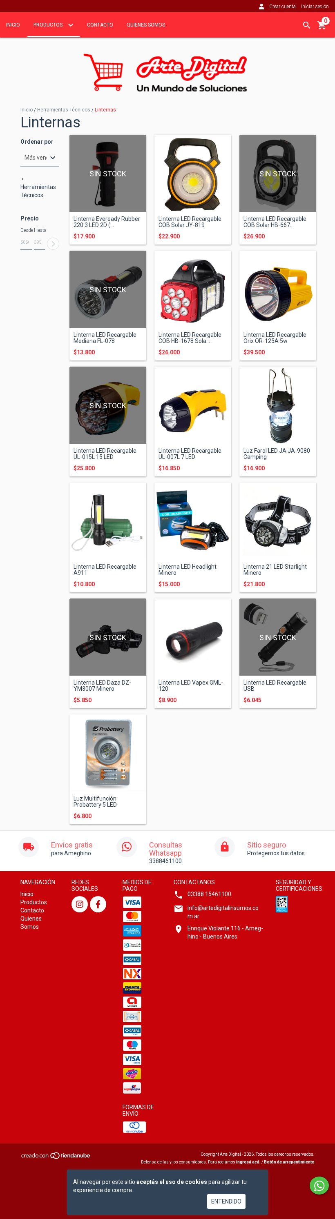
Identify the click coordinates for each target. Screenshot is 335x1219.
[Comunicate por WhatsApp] (319, 1186)
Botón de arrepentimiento (289, 1162)
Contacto (100, 25)
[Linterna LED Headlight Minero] (192, 521)
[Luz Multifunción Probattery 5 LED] (107, 752)
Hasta (39, 230)
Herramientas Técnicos (63, 110)
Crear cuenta (282, 6)
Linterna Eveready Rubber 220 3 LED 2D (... (107, 222)
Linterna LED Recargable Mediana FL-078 (105, 338)
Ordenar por (37, 142)
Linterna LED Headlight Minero (188, 570)
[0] (322, 28)
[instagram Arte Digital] (79, 904)
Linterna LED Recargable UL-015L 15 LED (105, 454)
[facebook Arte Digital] (98, 904)
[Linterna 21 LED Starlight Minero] (277, 521)
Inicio (13, 25)
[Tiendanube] (56, 1158)
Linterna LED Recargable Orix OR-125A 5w (274, 338)
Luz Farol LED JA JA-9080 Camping (276, 454)
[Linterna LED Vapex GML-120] (192, 636)
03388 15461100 (209, 894)
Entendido (226, 1201)
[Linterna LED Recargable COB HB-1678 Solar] (192, 289)
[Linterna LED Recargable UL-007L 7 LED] (192, 405)
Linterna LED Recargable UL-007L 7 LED (190, 454)
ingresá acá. (248, 1162)
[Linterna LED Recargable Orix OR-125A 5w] (277, 289)
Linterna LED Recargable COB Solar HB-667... (274, 222)
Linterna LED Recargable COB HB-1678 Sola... (190, 338)
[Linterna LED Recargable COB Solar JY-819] (192, 173)
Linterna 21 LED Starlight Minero (275, 570)
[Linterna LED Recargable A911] (107, 521)
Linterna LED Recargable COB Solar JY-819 (190, 222)
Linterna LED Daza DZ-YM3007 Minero (102, 686)
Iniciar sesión (315, 6)
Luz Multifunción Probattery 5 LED (95, 802)
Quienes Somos (146, 25)
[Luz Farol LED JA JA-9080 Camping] (277, 405)
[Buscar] (307, 25)
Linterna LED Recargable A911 (105, 570)
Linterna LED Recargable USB (274, 686)
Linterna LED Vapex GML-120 (191, 686)
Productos (49, 25)
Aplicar (53, 244)
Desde (26, 230)
